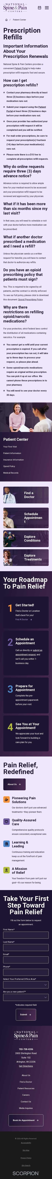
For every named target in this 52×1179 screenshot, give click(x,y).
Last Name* (9, 942)
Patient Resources (26, 1088)
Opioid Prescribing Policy (30, 299)
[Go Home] (6, 20)
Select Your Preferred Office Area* (19, 979)
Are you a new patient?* (14, 991)
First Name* (9, 929)
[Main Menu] (47, 8)
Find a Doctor (22, 619)
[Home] (15, 7)
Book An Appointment (24, 1120)
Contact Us (26, 1101)
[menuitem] (26, 446)
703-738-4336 (26, 1049)
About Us (12, 784)
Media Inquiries (26, 1108)
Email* (6, 954)
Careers (26, 1095)
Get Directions (26, 1066)
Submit (23, 1014)
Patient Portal (21, 68)
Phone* (6, 966)
